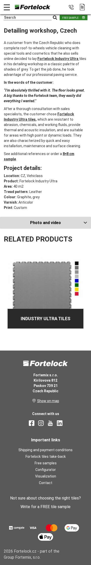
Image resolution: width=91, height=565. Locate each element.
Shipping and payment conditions (45, 450)
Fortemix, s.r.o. (27, 557)
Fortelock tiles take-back (46, 456)
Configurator (45, 470)
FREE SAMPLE (70, 17)
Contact (45, 483)
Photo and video (45, 222)
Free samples (46, 463)
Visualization (45, 476)
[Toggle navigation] (7, 7)
